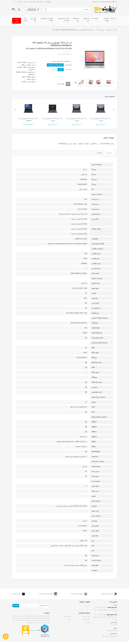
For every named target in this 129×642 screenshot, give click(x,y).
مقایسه (59, 84)
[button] (19, 9)
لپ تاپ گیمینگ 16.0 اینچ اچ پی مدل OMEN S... (28, 119)
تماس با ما (19, 2)
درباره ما (25, 2)
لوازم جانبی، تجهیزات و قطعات (47, 19)
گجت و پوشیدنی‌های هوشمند (63, 19)
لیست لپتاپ (16, 20)
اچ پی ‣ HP (61, 54)
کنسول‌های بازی (76, 19)
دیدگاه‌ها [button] (99, 153)
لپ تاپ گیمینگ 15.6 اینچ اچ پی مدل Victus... (100, 119)
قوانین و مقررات (31, 2)
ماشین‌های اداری (86, 19)
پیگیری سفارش (47, 2)
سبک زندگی (25, 19)
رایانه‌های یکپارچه (106, 19)
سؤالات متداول (39, 2)
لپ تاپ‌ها (113, 18)
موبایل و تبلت (94, 18)
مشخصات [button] (109, 153)
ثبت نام (15, 605)
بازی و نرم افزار (33, 19)
